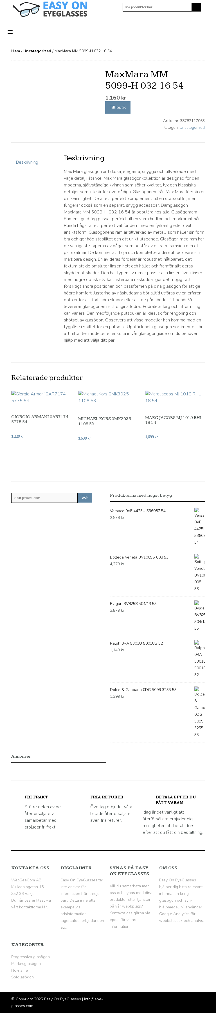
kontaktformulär (33, 907)
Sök (85, 497)
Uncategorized (37, 51)
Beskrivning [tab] (27, 162)
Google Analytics (174, 914)
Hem (15, 51)
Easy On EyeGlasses (62, 999)
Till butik (118, 107)
